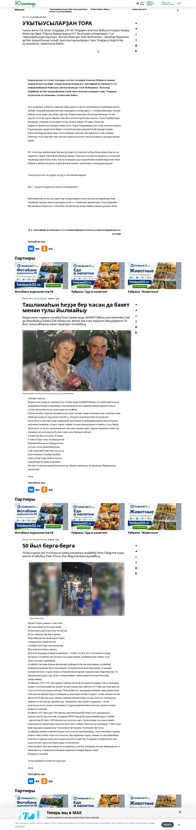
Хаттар (25, 17)
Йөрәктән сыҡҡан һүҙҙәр (168, 3)
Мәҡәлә (19, 9)
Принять (167, 824)
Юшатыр (25, 3)
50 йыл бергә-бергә (100, 9)
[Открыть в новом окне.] (34, 249)
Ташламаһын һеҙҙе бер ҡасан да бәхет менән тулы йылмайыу (68, 10)
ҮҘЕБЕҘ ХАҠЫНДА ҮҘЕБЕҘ (150, 3)
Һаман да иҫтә (139, 9)
